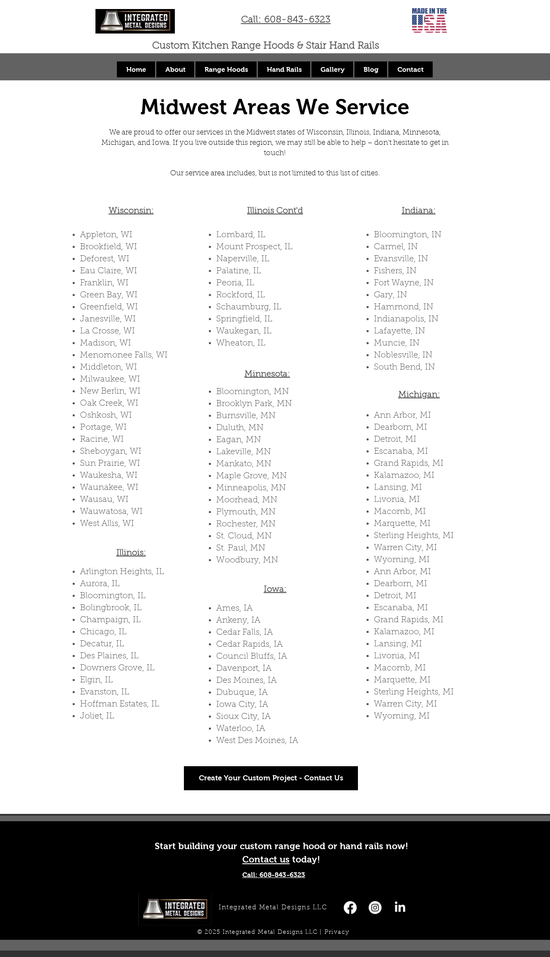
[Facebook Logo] (350, 907)
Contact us (266, 859)
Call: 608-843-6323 (286, 20)
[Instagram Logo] (375, 907)
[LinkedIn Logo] (400, 907)
